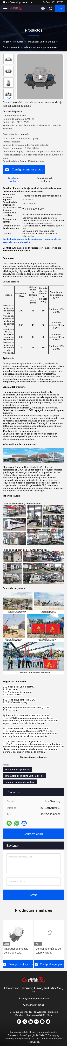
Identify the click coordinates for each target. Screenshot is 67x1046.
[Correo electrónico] (24, 823)
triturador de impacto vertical (19, 782)
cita (60, 8)
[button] (9, 98)
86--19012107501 (55, 2)
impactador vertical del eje (41, 41)
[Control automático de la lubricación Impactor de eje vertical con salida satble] (40, 76)
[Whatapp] (16, 823)
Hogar (6, 41)
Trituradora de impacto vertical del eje (24, 775)
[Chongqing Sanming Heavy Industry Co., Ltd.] (16, 8)
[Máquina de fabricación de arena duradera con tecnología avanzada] (49, 933)
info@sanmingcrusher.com (19, 2)
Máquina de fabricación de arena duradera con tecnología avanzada (48, 951)
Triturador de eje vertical (17, 769)
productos (18, 41)
